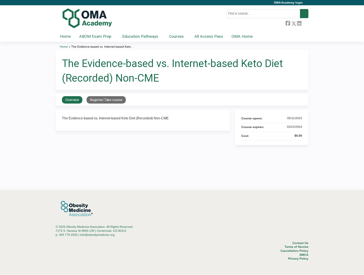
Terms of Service (296, 246)
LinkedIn (299, 22)
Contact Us (300, 243)
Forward (305, 22)
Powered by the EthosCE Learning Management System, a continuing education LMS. (293, 268)
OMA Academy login (288, 2)
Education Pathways (140, 36)
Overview (72, 100)
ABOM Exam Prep (95, 36)
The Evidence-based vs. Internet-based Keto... (102, 46)
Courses (176, 36)
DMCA (304, 254)
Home (65, 36)
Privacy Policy (298, 258)
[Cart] (307, 4)
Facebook (288, 22)
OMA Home (242, 36)
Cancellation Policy (294, 250)
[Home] (87, 18)
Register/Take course (106, 100)
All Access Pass (208, 36)
